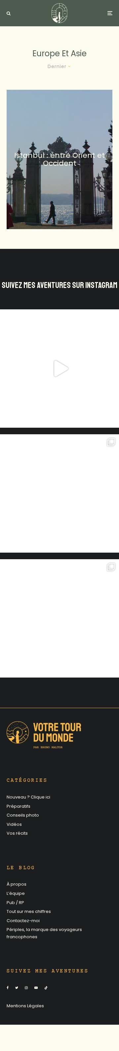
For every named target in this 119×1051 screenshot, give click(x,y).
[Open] (59, 368)
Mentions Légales (25, 1006)
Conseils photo (23, 815)
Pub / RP (15, 902)
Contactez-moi (23, 921)
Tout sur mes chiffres (29, 911)
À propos (16, 884)
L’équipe (16, 893)
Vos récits (17, 833)
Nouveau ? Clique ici (28, 797)
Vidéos (14, 824)
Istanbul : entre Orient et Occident (59, 159)
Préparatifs (18, 806)
